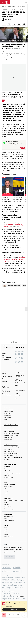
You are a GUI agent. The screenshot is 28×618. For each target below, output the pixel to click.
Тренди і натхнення (9, 520)
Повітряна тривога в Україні (11, 433)
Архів (16, 393)
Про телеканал (5, 378)
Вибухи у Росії (8, 437)
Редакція (4, 373)
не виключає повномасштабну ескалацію (13, 225)
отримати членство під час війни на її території (15, 259)
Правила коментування (18, 380)
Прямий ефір (7, 413)
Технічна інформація (20, 382)
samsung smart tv (17, 571)
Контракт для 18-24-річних (11, 453)
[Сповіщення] (26, 2)
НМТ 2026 (6, 504)
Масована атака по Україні (11, 435)
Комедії (6, 491)
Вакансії (17, 388)
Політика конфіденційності (6, 391)
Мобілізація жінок (9, 451)
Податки (6, 475)
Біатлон (6, 534)
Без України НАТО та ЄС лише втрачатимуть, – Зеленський (21, 6)
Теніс (5, 532)
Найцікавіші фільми (9, 484)
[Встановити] (14, 606)
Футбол (6, 530)
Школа (6, 502)
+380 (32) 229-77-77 (10, 595)
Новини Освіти (8, 498)
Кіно (5, 482)
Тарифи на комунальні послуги (12, 473)
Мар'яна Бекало (9, 19)
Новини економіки (10, 464)
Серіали (6, 493)
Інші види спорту (8, 536)
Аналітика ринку (8, 516)
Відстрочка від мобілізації (11, 455)
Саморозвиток (8, 506)
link (15, 354)
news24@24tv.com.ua (7, 347)
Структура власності (20, 390)
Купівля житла (8, 518)
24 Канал (4, 6)
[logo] (7, 2)
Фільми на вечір (8, 489)
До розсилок (9, 557)
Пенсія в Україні (8, 477)
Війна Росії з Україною (11, 425)
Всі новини (7, 407)
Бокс (5, 527)
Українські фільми (9, 486)
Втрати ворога (8, 439)
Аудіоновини (7, 417)
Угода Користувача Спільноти (19, 376)
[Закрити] (25, 603)
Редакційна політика (7, 376)
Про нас (4, 371)
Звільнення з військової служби (12, 447)
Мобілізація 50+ (8, 449)
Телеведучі (4, 381)
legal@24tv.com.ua (20, 596)
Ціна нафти (7, 466)
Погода (6, 419)
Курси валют (7, 468)
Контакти (17, 385)
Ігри (16, 398)
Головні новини (8, 409)
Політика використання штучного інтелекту (6, 394)
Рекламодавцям (5, 384)
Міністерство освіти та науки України (13, 500)
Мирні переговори (9, 431)
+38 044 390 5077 (19, 347)
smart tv (6, 571)
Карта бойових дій (9, 429)
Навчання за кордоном (10, 509)
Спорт (6, 525)
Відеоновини (7, 415)
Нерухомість (8, 514)
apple (17, 567)
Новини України (11, 6)
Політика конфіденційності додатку (19, 372)
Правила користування (5, 387)
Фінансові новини (9, 471)
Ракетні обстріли (8, 427)
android (6, 567)
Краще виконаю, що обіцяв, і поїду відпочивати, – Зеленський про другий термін (12, 95)
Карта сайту (18, 395)
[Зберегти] (24, 24)
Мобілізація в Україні (11, 445)
